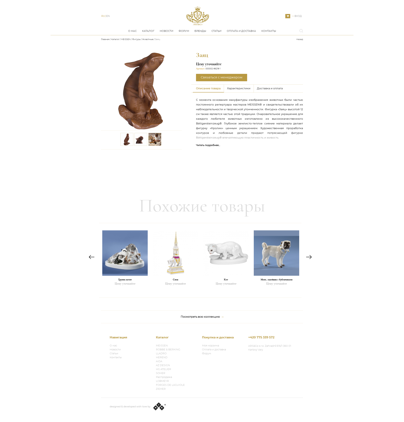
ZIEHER (161, 389)
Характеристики (238, 88)
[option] (125, 260)
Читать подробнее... (208, 145)
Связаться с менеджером (161, 154)
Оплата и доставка (241, 31)
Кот (226, 279)
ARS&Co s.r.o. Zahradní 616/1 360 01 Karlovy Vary (269, 348)
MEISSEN (126, 39)
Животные (147, 39)
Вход (298, 16)
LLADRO (161, 353)
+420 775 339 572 (261, 337)
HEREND (161, 357)
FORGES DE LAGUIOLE (170, 385)
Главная (105, 39)
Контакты (268, 31)
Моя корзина (210, 345)
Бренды (200, 31)
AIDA (159, 361)
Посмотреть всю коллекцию (200, 316)
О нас (132, 31)
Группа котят (125, 279)
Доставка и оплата (270, 88)
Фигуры (136, 39)
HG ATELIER (163, 369)
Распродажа (164, 377)
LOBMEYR (162, 381)
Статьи (216, 31)
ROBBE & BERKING (168, 349)
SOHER (160, 373)
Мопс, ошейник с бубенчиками (276, 279)
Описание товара (208, 88)
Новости (166, 31)
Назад (299, 39)
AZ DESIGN (163, 365)
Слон (175, 279)
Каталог (148, 31)
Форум (184, 31)
